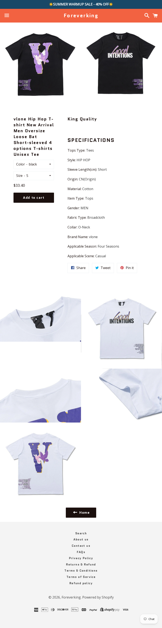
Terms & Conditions (80, 570)
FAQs (81, 552)
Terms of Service (81, 577)
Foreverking (81, 15)
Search (81, 533)
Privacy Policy (81, 558)
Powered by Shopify (98, 597)
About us (80, 539)
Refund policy (81, 583)
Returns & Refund (81, 564)
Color (20, 164)
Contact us (81, 546)
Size (19, 175)
